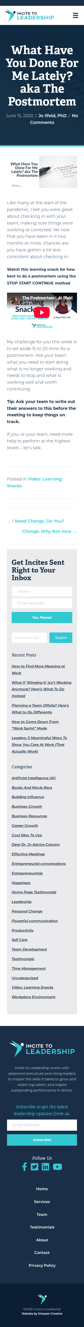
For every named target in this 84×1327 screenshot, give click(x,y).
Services (42, 1202)
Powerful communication (35, 921)
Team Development (29, 949)
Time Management (29, 968)
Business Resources (29, 816)
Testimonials (23, 959)
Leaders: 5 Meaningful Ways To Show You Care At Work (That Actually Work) (39, 745)
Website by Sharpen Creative (42, 1313)
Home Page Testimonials (34, 892)
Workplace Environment (33, 997)
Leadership (22, 901)
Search (61, 638)
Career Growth (25, 825)
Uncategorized (25, 978)
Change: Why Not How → (49, 531)
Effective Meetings (28, 854)
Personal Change (27, 911)
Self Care (20, 939)
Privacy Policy (42, 1265)
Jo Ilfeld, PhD (52, 115)
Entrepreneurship (27, 873)
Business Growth (27, 806)
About (42, 1240)
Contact (42, 1252)
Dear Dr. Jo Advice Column (36, 844)
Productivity (23, 930)
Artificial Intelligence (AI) (34, 778)
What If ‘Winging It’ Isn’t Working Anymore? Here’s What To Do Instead (41, 689)
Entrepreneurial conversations (39, 863)
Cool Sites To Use (27, 835)
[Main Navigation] (77, 15)
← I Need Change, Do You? (35, 521)
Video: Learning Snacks (32, 987)
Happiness (21, 883)
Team (42, 1214)
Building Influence (28, 797)
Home (42, 1189)
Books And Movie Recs (32, 787)
